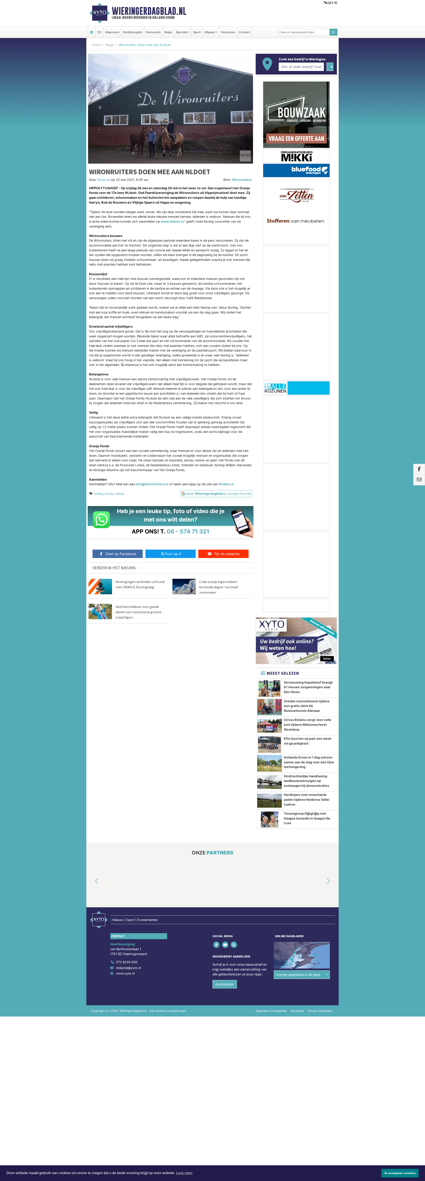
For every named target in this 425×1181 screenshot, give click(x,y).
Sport (197, 32)
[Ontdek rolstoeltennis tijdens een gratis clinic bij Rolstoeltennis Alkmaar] (269, 707)
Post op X (173, 554)
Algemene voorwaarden (271, 1011)
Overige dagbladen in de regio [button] (298, 975)
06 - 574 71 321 (188, 531)
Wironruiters (242, 180)
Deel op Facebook (121, 554)
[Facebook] (216, 945)
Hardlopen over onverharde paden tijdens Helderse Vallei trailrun (306, 799)
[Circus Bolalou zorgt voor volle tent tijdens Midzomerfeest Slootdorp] (269, 725)
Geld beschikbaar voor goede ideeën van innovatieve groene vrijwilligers (138, 611)
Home (96, 45)
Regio (168, 32)
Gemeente (153, 32)
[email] (419, 480)
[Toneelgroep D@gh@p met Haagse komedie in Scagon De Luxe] (269, 819)
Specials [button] (181, 32)
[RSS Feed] (234, 945)
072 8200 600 (126, 962)
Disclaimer (297, 1011)
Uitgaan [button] (210, 32)
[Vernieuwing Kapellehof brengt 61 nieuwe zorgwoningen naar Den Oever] (269, 688)
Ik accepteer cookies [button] (400, 1173)
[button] (91, 881)
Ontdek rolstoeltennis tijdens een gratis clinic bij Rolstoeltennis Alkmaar (307, 706)
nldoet (119, 493)
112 (99, 32)
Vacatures (228, 32)
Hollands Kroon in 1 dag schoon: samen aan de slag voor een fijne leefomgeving (309, 762)
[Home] (91, 32)
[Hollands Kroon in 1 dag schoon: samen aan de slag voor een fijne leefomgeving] (269, 763)
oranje (98, 493)
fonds (109, 493)
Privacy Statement (320, 1011)
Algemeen (112, 32)
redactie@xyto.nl (128, 968)
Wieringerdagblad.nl (149, 11)
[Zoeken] (334, 32)
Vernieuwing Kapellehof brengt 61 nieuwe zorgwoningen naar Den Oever (308, 687)
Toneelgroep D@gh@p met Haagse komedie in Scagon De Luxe (307, 818)
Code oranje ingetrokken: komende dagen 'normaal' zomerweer (219, 586)
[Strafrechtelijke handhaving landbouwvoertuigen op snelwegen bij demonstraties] (269, 782)
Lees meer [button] (184, 1173)
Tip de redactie (227, 554)
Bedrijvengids (132, 32)
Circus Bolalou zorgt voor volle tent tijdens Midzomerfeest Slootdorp (307, 724)
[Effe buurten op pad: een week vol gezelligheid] (269, 744)
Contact (244, 32)
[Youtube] (225, 945)
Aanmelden (224, 984)
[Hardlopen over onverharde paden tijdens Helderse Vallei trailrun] (269, 800)
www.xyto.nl (125, 973)
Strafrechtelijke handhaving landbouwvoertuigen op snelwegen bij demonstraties (306, 780)
